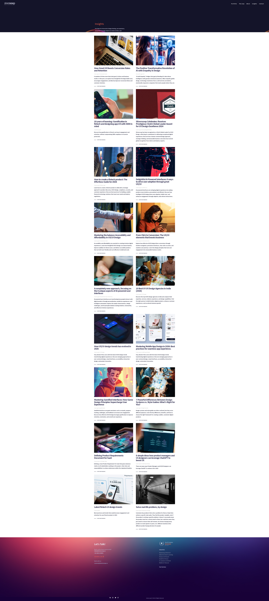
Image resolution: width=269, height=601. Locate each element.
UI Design (144, 294)
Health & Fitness (163, 559)
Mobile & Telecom (164, 563)
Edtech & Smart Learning (166, 555)
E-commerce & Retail (165, 561)
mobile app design (146, 352)
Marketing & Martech (165, 553)
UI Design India (103, 461)
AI (143, 74)
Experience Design (146, 510)
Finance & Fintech (164, 557)
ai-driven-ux (144, 187)
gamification (102, 408)
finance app (102, 185)
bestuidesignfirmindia (147, 129)
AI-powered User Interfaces (106, 296)
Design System (145, 408)
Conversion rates (103, 74)
